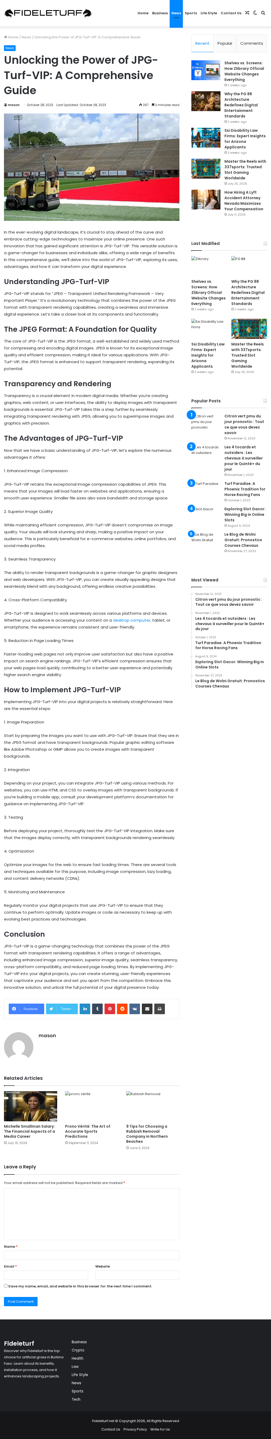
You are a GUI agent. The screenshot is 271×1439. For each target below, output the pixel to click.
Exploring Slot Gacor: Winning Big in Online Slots (244, 514)
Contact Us (231, 13)
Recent (202, 43)
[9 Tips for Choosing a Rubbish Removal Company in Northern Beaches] (152, 1106)
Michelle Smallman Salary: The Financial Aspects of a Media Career (29, 1131)
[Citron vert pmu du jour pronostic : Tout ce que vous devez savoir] (205, 423)
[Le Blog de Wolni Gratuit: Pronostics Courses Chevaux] (205, 542)
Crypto (78, 1350)
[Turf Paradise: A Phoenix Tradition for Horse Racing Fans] (205, 491)
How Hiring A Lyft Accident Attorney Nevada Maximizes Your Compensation (243, 201)
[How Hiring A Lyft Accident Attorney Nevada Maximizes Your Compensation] (205, 200)
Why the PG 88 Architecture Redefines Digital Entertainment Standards (241, 105)
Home (143, 13)
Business (160, 13)
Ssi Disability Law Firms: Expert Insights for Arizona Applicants (245, 139)
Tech (76, 1399)
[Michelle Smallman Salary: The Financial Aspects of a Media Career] (30, 1106)
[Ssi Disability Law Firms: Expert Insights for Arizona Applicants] (205, 138)
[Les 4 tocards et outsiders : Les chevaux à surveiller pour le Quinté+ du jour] (205, 454)
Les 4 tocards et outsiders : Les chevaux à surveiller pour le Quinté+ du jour (243, 458)
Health (77, 1358)
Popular (225, 43)
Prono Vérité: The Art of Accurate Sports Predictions (87, 1131)
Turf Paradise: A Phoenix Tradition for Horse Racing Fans (244, 489)
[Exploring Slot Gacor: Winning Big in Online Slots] (205, 516)
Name (11, 1246)
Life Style (209, 13)
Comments (251, 43)
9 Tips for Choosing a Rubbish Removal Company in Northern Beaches (147, 1134)
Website (102, 1266)
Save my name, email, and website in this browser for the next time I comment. (80, 1286)
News (176, 13)
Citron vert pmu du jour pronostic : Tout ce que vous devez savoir (244, 424)
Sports (191, 13)
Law (75, 1366)
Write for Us (160, 1429)
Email (10, 1266)
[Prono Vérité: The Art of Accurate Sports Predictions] (91, 1106)
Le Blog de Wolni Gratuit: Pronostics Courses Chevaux (243, 540)
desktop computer (131, 620)
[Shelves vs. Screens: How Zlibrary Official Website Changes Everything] (205, 70)
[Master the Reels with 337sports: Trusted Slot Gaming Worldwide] (205, 169)
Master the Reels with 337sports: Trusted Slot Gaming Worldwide (245, 170)
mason (14, 105)
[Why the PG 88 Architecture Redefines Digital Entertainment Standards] (205, 101)
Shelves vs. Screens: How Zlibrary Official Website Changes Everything (244, 71)
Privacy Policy (135, 1429)
